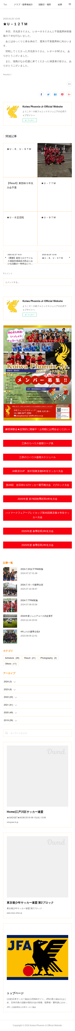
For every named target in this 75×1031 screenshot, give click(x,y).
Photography (48, 657)
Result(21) (7, 74)
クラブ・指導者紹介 (23, 4)
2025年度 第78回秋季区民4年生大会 (37, 498)
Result (30, 657)
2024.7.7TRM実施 (29, 600)
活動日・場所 (44, 4)
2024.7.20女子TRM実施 (32, 568)
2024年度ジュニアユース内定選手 (37, 615)
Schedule (12, 657)
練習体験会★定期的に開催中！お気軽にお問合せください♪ (37, 429)
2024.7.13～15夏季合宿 (32, 584)
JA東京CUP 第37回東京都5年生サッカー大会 (37, 471)
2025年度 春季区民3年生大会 (37, 531)
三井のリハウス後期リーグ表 (37, 443)
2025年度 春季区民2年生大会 (37, 545)
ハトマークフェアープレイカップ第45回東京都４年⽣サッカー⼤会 (37, 514)
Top (5, 4)
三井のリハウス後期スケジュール (37, 457)
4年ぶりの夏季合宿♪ (30, 631)
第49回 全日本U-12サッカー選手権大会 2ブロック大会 (37, 485)
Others (11, 663)
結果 (60, 4)
